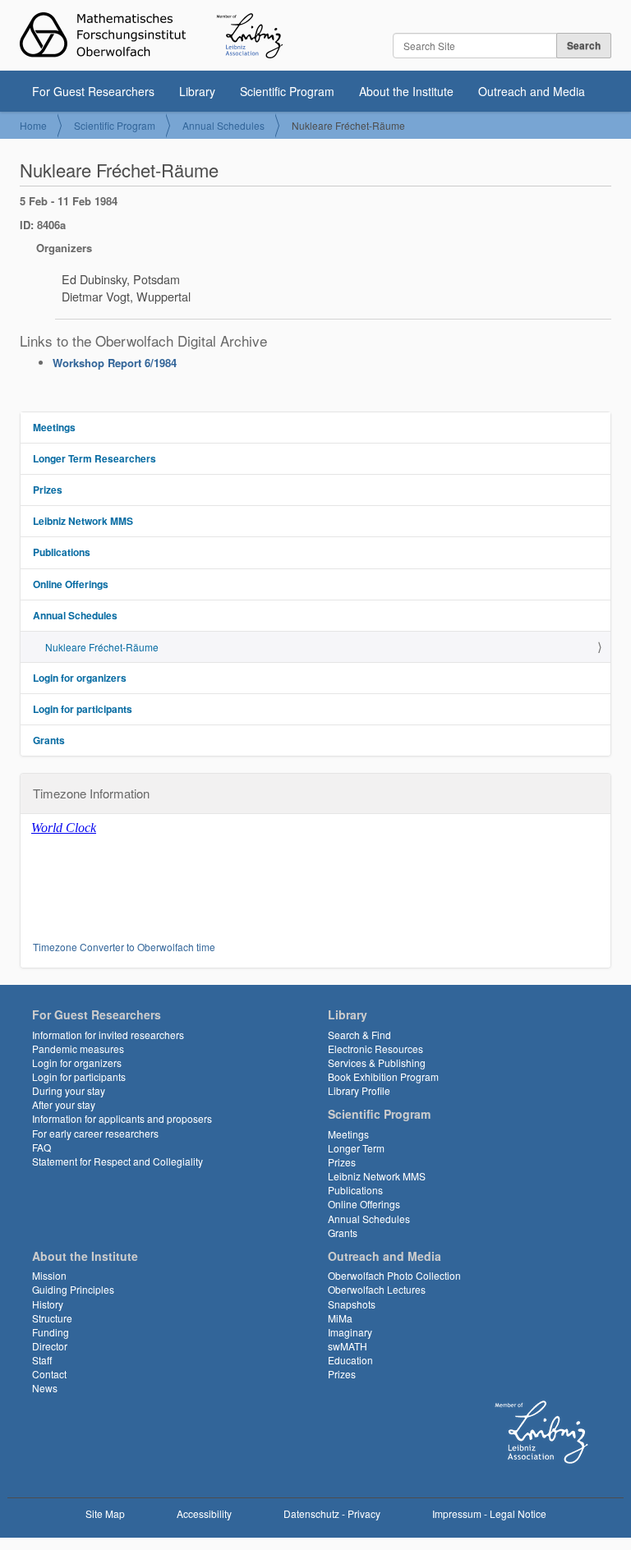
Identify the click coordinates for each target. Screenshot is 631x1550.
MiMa (340, 1318)
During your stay (68, 1090)
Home (33, 125)
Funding (50, 1332)
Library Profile (359, 1090)
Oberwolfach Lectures (377, 1289)
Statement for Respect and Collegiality (117, 1161)
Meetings (54, 427)
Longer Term (356, 1148)
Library (197, 91)
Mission (49, 1275)
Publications (61, 552)
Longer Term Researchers (94, 458)
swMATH (347, 1346)
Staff (42, 1360)
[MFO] (151, 35)
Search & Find (359, 1035)
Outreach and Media (531, 91)
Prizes (47, 489)
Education (350, 1360)
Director (49, 1346)
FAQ (41, 1147)
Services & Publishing (377, 1062)
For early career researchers (95, 1133)
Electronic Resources (375, 1049)
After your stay (63, 1104)
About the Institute (406, 91)
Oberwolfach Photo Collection (394, 1275)
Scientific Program (287, 91)
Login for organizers (80, 677)
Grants (49, 740)
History (47, 1304)
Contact (49, 1374)
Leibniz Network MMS (83, 520)
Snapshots (351, 1304)
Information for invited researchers (108, 1035)
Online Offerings (70, 584)
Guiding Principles (73, 1289)
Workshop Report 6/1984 (115, 362)
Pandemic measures (78, 1049)
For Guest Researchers (93, 91)
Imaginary (350, 1332)
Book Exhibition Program (383, 1076)
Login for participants (82, 708)
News (45, 1388)
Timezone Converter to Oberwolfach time (124, 947)
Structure (52, 1318)
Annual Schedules (223, 125)
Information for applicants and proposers (122, 1118)
